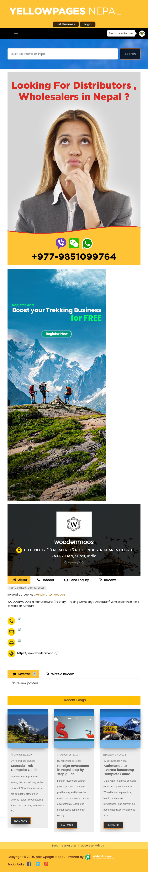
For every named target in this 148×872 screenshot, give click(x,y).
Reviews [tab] (26, 674)
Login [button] (88, 24)
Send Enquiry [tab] (79, 580)
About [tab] (22, 580)
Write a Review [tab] (62, 674)
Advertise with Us (92, 845)
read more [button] (20, 820)
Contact (48, 580)
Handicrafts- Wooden (50, 595)
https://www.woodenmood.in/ (37, 653)
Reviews (110, 580)
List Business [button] (66, 24)
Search (130, 54)
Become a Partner (64, 845)
